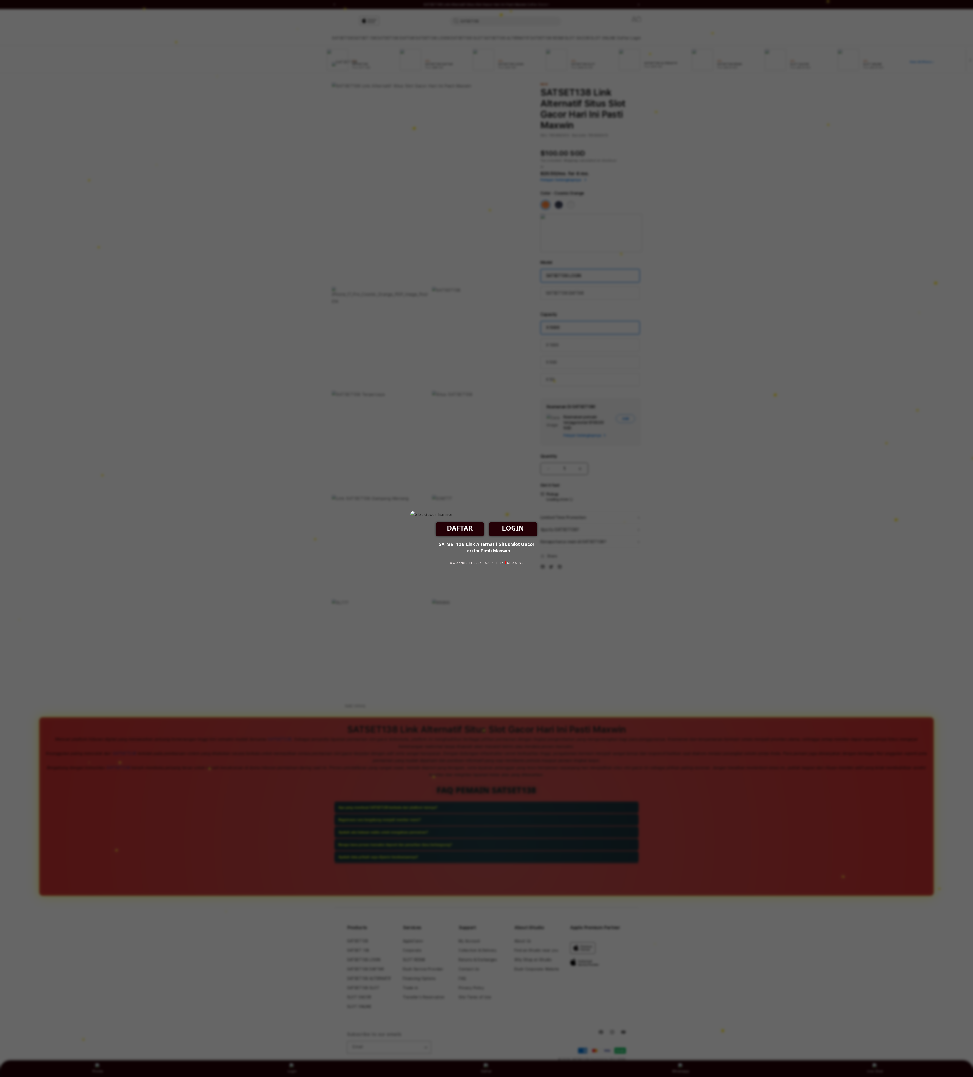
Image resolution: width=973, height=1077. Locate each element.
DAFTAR (460, 528)
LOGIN (513, 528)
